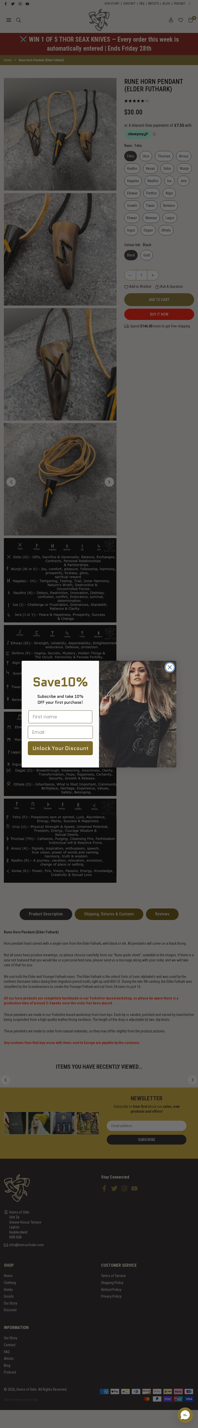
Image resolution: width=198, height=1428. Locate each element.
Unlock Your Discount (60, 748)
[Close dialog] (169, 667)
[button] (185, 1415)
